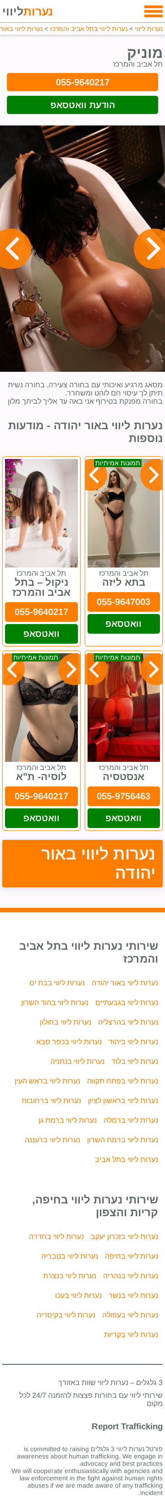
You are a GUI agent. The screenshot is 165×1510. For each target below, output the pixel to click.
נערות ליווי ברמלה (131, 1120)
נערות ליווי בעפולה (130, 1315)
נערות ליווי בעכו (78, 1295)
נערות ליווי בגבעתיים (126, 1002)
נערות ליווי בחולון (65, 1022)
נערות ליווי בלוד (134, 1061)
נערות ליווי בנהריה (130, 1276)
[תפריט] (153, 11)
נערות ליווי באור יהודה (98, 863)
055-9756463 (123, 796)
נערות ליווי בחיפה (131, 1256)
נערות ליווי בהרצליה (128, 1022)
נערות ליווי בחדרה (56, 1236)
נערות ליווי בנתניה (77, 1061)
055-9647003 (123, 602)
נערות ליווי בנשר (133, 1295)
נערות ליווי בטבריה (69, 1256)
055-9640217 (83, 82)
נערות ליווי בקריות (131, 1334)
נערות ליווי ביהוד (133, 1042)
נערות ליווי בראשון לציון (123, 1100)
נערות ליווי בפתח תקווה (122, 1081)
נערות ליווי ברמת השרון (122, 1140)
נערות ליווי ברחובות (51, 1100)
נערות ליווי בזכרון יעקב (124, 1236)
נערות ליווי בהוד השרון (54, 1002)
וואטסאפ (123, 624)
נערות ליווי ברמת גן (67, 1120)
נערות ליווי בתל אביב (126, 1159)
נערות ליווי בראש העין (47, 1081)
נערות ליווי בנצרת (69, 1276)
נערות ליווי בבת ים (57, 983)
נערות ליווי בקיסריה (66, 1315)
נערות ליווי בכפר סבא (69, 1042)
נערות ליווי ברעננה (52, 1140)
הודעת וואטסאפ (82, 105)
